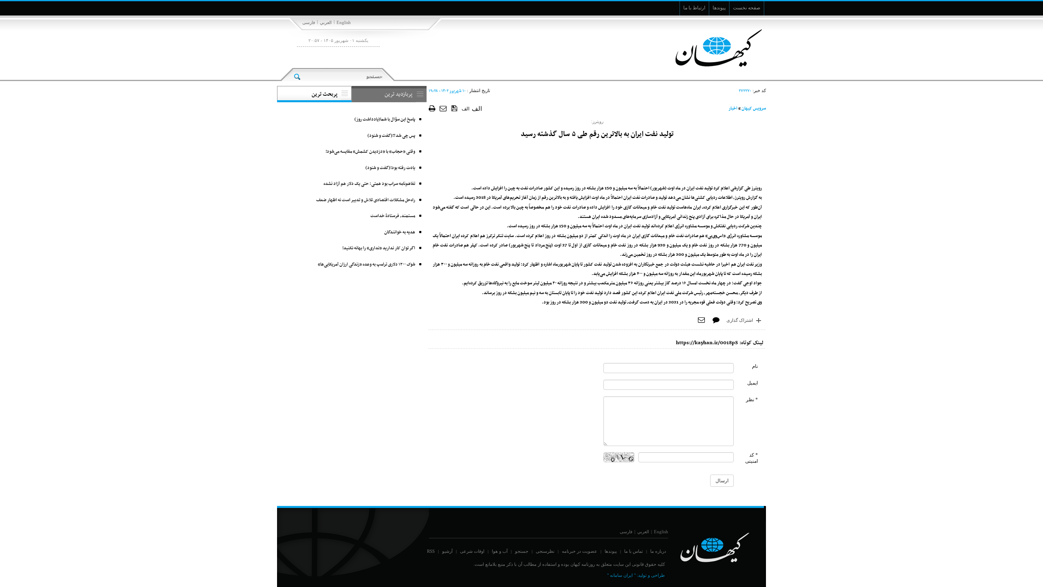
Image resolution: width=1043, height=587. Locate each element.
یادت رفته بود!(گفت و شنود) (390, 168)
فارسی (308, 22)
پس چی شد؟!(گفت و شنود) (391, 136)
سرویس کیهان (754, 108)
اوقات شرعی (472, 551)
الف (465, 109)
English (344, 22)
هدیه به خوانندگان (399, 232)
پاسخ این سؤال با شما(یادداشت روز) (384, 119)
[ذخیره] (454, 108)
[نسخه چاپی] (432, 108)
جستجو (521, 551)
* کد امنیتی (751, 458)
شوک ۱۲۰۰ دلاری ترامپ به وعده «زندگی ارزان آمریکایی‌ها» (366, 264)
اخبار (732, 108)
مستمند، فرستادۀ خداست (392, 216)
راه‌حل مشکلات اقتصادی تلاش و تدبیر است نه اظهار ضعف (365, 200)
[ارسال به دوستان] (443, 108)
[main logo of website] (712, 48)
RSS (431, 551)
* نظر (752, 399)
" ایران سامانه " (621, 575)
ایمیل (752, 383)
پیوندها (611, 551)
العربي (326, 22)
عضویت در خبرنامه (579, 551)
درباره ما (658, 551)
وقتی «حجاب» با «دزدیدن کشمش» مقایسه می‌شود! (370, 152)
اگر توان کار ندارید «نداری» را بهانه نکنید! (378, 248)
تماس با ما (633, 551)
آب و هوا (500, 551)
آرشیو (447, 551)
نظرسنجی (545, 551)
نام (755, 366)
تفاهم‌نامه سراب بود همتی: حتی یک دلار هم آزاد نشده (369, 184)
